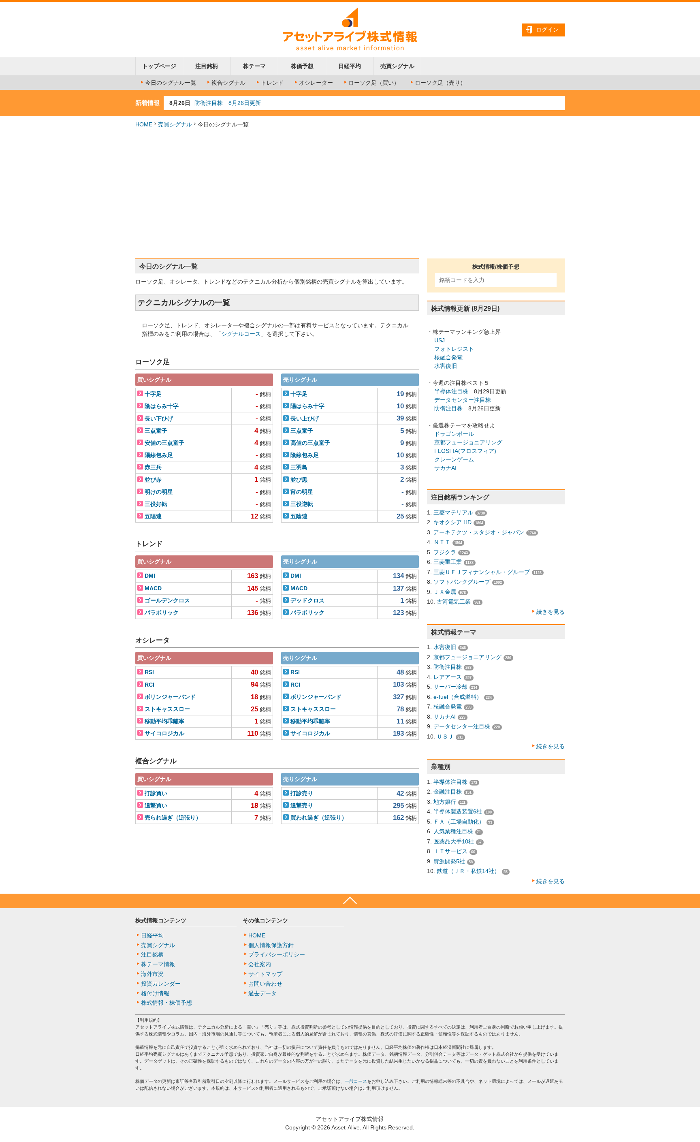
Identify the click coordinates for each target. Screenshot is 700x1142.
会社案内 (259, 964)
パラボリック (162, 612)
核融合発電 (448, 357)
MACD (153, 588)
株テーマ (254, 66)
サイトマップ (265, 974)
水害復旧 (445, 366)
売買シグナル (397, 66)
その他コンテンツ (265, 920)
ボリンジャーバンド (170, 697)
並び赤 (153, 479)
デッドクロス (307, 600)
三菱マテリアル (453, 512)
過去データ (262, 993)
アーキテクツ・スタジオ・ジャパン (478, 532)
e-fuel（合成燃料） (457, 697)
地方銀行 (444, 801)
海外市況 (152, 974)
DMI (150, 575)
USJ (439, 340)
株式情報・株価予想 (166, 1002)
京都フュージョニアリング (468, 442)
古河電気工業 (454, 601)
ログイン (547, 29)
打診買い (156, 793)
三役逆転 (301, 504)
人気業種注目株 (453, 831)
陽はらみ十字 (307, 406)
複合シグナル (228, 82)
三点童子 (156, 430)
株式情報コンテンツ (160, 920)
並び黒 (298, 479)
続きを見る (550, 611)
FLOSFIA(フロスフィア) (465, 451)
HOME (143, 124)
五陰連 (298, 516)
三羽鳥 (298, 467)
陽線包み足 (159, 455)
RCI (149, 684)
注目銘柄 (206, 66)
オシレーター (316, 82)
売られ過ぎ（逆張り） (173, 817)
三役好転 (156, 504)
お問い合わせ (265, 983)
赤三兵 (153, 467)
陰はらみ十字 (162, 406)
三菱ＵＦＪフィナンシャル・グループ (481, 572)
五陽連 (153, 516)
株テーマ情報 (158, 964)
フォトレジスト (454, 349)
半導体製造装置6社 (457, 811)
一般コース (356, 1081)
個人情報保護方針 (271, 945)
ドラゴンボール (454, 434)
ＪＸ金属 (444, 592)
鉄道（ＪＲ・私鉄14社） (468, 871)
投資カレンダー (161, 983)
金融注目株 (447, 791)
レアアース (447, 677)
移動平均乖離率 (164, 721)
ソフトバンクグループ (461, 581)
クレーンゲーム (454, 459)
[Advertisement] (350, 193)
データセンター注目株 (462, 400)
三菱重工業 (447, 562)
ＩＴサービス (450, 851)
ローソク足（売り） (440, 82)
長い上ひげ (304, 418)
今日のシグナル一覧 (170, 82)
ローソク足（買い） (373, 82)
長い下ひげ (159, 418)
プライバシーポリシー (276, 954)
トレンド (272, 82)
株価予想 (302, 66)
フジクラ (444, 552)
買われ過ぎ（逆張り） (318, 817)
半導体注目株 (451, 391)
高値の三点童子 (310, 443)
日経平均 (349, 66)
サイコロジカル (164, 733)
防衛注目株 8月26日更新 (227, 103)
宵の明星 (301, 492)
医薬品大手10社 (453, 841)
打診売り (301, 793)
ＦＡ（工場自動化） (458, 821)
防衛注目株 (448, 408)
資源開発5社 (449, 861)
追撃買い (156, 805)
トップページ (159, 66)
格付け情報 (155, 993)
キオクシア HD (452, 522)
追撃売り (301, 805)
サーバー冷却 (450, 686)
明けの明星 (159, 492)
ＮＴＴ (441, 542)
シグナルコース (241, 334)
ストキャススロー (167, 709)
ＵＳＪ (445, 736)
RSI (149, 672)
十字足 (153, 394)
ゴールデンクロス (167, 600)
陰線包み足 (304, 455)
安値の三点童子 (164, 443)
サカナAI (445, 468)
